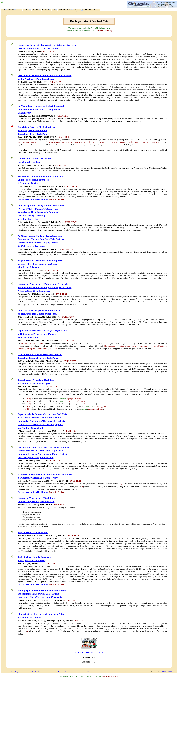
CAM (53, 9)
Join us (89, 672)
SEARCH (96, 9)
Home (3, 9)
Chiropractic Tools (64, 9)
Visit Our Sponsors (38, 672)
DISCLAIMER (167, 672)
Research (45, 9)
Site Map (87, 9)
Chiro (35, 9)
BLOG (19, 9)
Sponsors (10, 9)
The (76, 10)
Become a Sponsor (64, 672)
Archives (26, 9)
